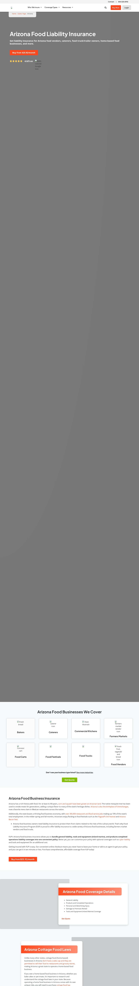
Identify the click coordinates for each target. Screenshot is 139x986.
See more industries (84, 772)
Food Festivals (53, 756)
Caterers (53, 732)
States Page (22, 14)
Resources (66, 7)
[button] (105, 7)
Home (14, 14)
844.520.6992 (123, 2)
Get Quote (66, 919)
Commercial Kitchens (86, 731)
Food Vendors (118, 764)
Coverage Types (51, 7)
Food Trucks (85, 755)
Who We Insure (34, 7)
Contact (111, 2)
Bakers (20, 732)
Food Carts (20, 756)
